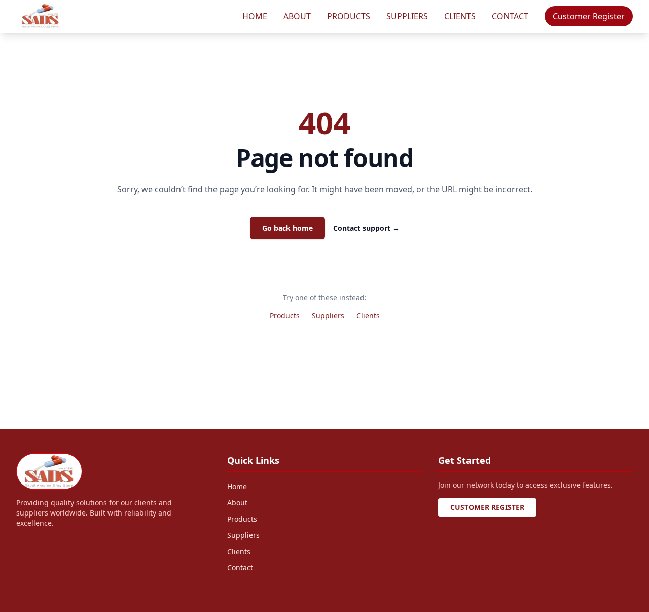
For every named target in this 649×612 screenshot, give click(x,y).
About (237, 502)
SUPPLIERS (407, 16)
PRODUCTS (348, 16)
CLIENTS (460, 16)
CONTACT (510, 16)
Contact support (366, 228)
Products (285, 315)
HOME (254, 16)
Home (237, 486)
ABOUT (297, 16)
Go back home (287, 228)
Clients (368, 315)
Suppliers (328, 315)
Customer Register (589, 16)
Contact (240, 567)
